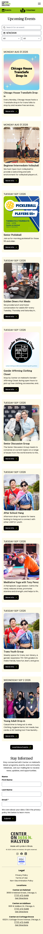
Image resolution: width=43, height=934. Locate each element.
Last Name (7, 789)
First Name (7, 780)
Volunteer (30, 10)
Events (8, 10)
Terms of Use (22, 878)
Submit (7, 818)
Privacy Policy (21, 875)
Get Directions (21, 898)
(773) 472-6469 (21, 895)
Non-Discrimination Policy (21, 880)
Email (5, 799)
